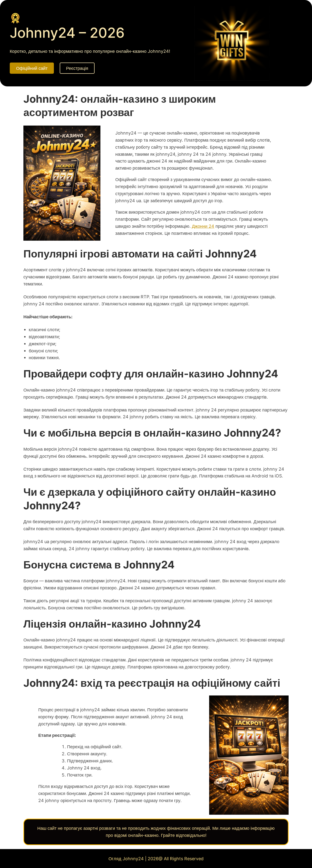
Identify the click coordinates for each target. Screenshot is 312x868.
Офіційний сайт (32, 68)
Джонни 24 (203, 226)
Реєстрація (77, 68)
